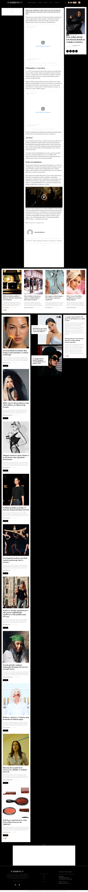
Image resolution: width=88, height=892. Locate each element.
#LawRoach (29, 240)
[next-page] (6, 310)
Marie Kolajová (6, 517)
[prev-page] (3, 310)
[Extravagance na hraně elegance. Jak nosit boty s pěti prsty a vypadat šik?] (54, 282)
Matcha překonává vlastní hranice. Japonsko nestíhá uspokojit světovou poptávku (74, 340)
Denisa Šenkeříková (39, 232)
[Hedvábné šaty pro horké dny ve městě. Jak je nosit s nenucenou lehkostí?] (50, 329)
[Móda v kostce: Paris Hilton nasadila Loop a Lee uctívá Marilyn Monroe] (76, 282)
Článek (5, 365)
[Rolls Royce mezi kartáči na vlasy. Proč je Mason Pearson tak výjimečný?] (16, 802)
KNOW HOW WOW (36, 326)
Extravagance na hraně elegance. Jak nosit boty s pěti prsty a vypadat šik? (54, 298)
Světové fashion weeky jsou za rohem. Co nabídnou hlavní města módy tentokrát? (32, 298)
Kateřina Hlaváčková (29, 307)
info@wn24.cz (65, 881)
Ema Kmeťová (6, 307)
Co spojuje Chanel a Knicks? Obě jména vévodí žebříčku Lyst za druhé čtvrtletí (39, 361)
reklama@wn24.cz (66, 883)
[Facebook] (67, 51)
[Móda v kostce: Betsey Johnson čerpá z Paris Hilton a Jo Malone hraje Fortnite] (16, 385)
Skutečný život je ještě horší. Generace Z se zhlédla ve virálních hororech (15, 770)
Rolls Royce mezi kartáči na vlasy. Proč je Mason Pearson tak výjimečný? (15, 822)
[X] (70, 51)
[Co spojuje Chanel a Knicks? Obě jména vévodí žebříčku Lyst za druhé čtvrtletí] (50, 360)
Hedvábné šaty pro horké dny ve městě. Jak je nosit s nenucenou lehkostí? (40, 330)
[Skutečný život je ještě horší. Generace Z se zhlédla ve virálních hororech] (16, 749)
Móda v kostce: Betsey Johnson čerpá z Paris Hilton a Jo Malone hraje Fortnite (16, 405)
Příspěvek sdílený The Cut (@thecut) (43, 129)
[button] (65, 2)
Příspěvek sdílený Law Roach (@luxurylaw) (42, 63)
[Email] (76, 51)
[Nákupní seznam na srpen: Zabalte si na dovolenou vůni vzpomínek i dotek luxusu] (16, 437)
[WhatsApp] (73, 51)
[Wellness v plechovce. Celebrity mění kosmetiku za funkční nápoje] (16, 699)
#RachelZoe (52, 240)
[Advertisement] (43, 256)
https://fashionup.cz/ (38, 234)
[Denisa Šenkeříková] (30, 232)
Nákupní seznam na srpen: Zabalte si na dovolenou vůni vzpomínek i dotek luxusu (16, 457)
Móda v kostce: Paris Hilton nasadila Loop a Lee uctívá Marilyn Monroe (74, 298)
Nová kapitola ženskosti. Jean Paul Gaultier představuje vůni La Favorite (15, 560)
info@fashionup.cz (18, 880)
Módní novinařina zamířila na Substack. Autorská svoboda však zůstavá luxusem (12, 298)
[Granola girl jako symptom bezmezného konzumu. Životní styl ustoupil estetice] (16, 647)
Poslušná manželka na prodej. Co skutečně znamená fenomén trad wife (16, 509)
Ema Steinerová (49, 307)
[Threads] (71, 2)
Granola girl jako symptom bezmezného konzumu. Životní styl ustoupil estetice (15, 667)
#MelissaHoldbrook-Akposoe (41, 240)
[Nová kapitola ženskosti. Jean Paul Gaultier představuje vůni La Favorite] (16, 540)
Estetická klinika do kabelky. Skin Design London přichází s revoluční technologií (15, 353)
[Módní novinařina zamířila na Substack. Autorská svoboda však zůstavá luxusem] (12, 282)
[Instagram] (69, 2)
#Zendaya (59, 240)
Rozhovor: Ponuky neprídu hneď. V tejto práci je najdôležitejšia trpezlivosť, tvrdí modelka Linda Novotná (15, 614)
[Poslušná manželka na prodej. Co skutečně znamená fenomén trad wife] (16, 489)
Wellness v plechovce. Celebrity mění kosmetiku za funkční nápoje (16, 718)
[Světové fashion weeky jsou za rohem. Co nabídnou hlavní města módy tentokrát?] (33, 282)
